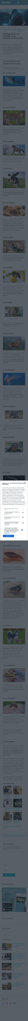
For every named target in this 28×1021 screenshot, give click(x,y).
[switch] (22, 512)
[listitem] (14, 509)
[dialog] (14, 510)
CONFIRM (8, 536)
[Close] (25, 483)
